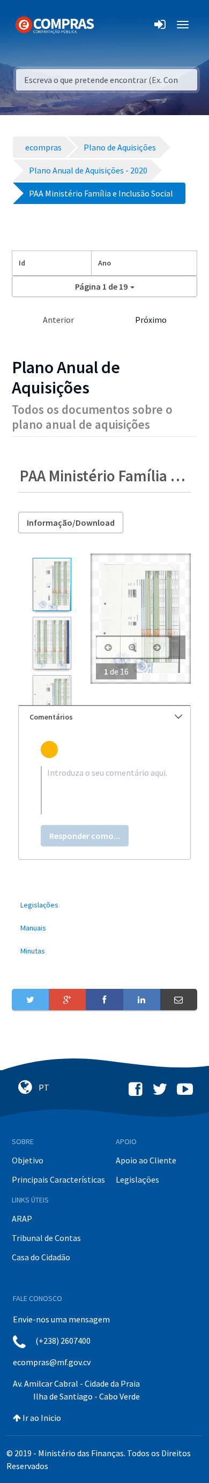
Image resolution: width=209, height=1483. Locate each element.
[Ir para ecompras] (54, 24)
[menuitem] (104, 905)
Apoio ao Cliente (146, 1160)
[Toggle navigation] (109, 25)
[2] (52, 643)
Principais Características (58, 1179)
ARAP (22, 1218)
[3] (52, 701)
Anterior (58, 319)
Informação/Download (71, 522)
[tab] (104, 717)
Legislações (137, 1179)
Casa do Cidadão (41, 1257)
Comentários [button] (51, 717)
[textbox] (104, 790)
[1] (52, 584)
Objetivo (27, 1160)
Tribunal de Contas (46, 1237)
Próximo (151, 319)
